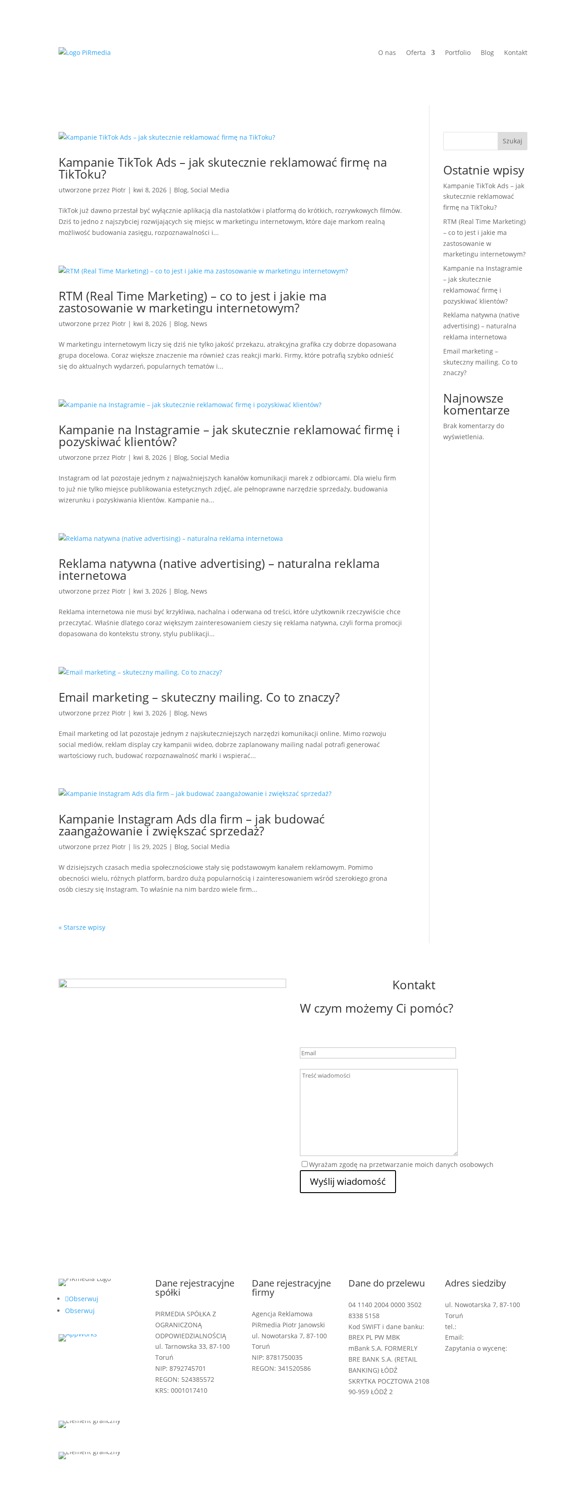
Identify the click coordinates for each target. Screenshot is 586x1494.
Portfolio (458, 52)
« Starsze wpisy (82, 927)
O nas (387, 52)
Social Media (209, 189)
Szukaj (512, 140)
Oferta (416, 52)
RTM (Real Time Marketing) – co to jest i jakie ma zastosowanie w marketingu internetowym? (192, 302)
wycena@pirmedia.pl (477, 1359)
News (198, 323)
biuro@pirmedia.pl (495, 1337)
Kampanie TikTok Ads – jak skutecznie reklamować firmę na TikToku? (223, 168)
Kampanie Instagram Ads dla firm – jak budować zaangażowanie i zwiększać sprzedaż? (192, 825)
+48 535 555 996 (483, 1326)
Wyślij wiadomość (348, 1181)
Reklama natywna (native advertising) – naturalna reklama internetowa (219, 569)
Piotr (119, 189)
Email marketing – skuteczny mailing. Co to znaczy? (199, 697)
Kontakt (515, 52)
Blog (487, 52)
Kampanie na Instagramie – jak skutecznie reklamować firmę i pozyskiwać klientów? (229, 435)
